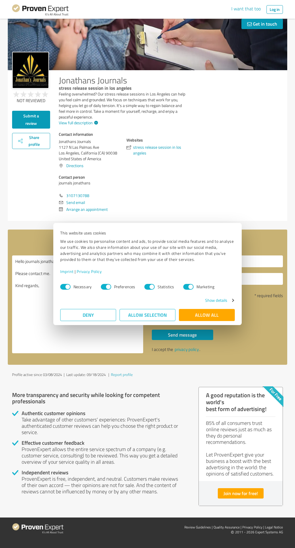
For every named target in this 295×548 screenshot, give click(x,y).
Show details (216, 300)
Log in (275, 9)
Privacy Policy (89, 271)
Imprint (67, 271)
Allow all (207, 315)
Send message (182, 334)
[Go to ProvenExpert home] (40, 11)
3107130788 (77, 195)
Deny (88, 315)
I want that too (246, 8)
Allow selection (147, 315)
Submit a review (31, 119)
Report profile (122, 374)
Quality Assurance (226, 527)
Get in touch (264, 23)
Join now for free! (241, 493)
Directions (75, 165)
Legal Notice (274, 527)
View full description (76, 122)
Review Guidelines (197, 527)
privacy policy (187, 349)
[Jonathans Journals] (30, 70)
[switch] (106, 287)
